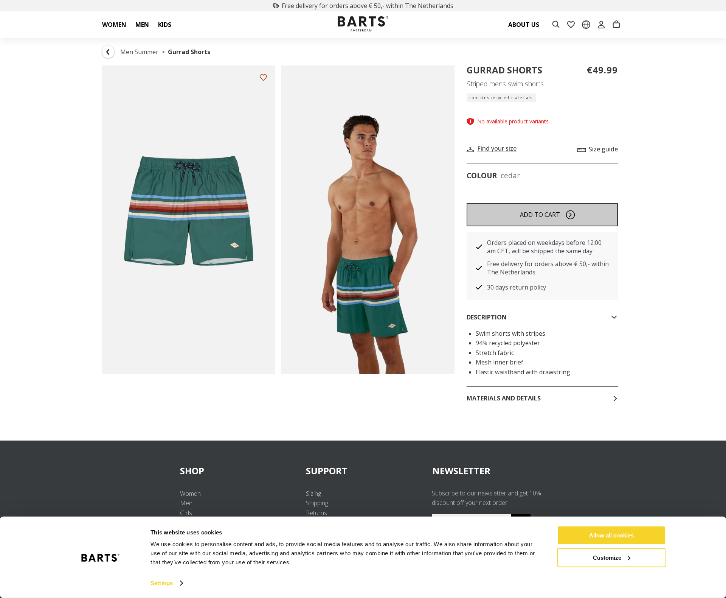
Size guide (603, 149)
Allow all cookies (611, 535)
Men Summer (139, 52)
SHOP (192, 470)
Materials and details (504, 398)
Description (487, 317)
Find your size (497, 148)
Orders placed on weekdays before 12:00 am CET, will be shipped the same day (544, 246)
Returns (316, 513)
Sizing (313, 493)
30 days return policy (516, 287)
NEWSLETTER (461, 470)
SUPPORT (326, 470)
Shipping (317, 503)
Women (190, 493)
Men (186, 503)
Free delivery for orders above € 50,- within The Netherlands (367, 6)
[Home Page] (363, 24)
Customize (607, 557)
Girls (186, 513)
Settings (161, 583)
